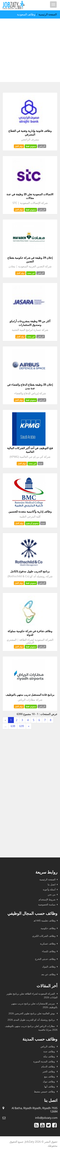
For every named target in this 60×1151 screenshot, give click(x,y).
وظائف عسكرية (48, 943)
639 (21, 726)
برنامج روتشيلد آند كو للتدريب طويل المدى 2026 (32, 1019)
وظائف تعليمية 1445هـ (45, 920)
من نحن (52, 894)
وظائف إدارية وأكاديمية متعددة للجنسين (30, 511)
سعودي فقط (31, 146)
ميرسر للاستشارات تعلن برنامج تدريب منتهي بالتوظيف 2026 (34, 1005)
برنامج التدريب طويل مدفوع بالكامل (30, 571)
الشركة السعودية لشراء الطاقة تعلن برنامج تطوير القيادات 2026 (32, 995)
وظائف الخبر (49, 1071)
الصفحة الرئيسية (47, 14)
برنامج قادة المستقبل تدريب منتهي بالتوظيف (30, 694)
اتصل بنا (52, 884)
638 (13, 726)
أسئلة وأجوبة (49, 889)
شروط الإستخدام (47, 899)
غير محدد (31, 273)
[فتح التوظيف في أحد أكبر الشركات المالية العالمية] (29, 445)
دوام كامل (19, 146)
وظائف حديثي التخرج (45, 958)
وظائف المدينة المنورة (44, 1061)
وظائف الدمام (48, 1066)
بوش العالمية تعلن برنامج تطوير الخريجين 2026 (32, 1013)
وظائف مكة (49, 1056)
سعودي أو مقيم (32, 523)
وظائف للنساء (49, 951)
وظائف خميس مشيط (45, 1091)
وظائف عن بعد (48, 974)
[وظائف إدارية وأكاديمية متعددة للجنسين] (29, 508)
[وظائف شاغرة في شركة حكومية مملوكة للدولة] (29, 628)
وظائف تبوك (49, 1081)
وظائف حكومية (48, 928)
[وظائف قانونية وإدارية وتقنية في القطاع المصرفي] (29, 127)
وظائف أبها (50, 1086)
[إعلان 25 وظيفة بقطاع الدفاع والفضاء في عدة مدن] (29, 381)
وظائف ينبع (50, 1076)
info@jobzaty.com (46, 1118)
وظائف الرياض (48, 1046)
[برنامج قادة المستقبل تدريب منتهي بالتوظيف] (29, 691)
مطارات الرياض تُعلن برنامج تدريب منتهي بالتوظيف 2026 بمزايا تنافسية (31, 1027)
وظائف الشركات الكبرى (44, 935)
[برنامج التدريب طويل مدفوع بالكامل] (29, 568)
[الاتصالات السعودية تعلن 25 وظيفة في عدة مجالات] (29, 191)
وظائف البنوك (49, 966)
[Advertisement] (30, 50)
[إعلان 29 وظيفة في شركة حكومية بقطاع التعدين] (29, 254)
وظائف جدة (50, 1051)
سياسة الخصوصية (47, 904)
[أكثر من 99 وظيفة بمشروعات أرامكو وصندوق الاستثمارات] (29, 318)
